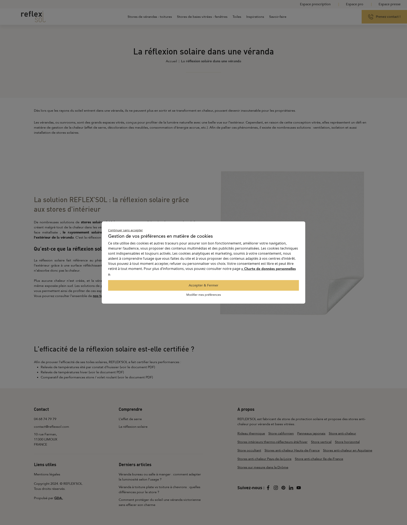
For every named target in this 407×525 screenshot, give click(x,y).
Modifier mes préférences (203, 295)
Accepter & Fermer (203, 285)
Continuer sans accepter (125, 230)
